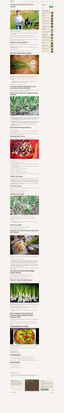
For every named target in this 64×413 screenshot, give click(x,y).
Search (51, 6)
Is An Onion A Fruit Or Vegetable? (45, 15)
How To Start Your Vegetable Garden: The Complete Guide (46, 37)
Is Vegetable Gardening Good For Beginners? (46, 29)
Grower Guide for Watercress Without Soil (17, 367)
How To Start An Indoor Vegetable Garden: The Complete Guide (45, 35)
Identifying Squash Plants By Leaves (45, 18)
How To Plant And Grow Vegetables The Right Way (45, 45)
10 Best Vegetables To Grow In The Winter (46, 23)
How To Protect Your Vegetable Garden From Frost (46, 32)
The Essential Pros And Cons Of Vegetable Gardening (46, 48)
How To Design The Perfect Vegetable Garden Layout (45, 21)
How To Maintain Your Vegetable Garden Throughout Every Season (46, 26)
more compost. (27, 190)
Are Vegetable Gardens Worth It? (46, 51)
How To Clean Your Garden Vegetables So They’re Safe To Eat (46, 40)
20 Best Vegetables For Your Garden (45, 43)
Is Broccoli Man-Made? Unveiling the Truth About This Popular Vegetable (46, 13)
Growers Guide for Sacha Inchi (15, 364)
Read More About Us (44, 389)
